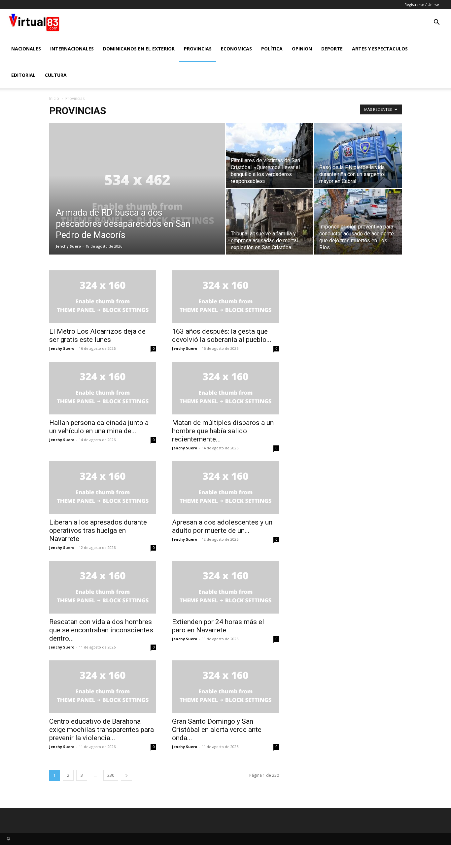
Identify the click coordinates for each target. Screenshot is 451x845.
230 (110, 775)
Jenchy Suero (68, 246)
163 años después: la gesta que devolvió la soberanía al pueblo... (221, 335)
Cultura (56, 75)
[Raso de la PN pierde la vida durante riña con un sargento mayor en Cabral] (358, 155)
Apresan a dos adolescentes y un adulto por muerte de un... (222, 526)
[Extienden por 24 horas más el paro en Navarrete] (225, 587)
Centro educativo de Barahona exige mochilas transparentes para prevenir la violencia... (101, 729)
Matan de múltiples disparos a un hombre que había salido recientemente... (223, 431)
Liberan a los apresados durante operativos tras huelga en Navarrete (98, 530)
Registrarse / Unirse (421, 4)
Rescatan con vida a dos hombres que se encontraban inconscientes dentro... (101, 630)
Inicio (54, 98)
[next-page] (126, 775)
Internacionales (72, 48)
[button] (436, 23)
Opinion (302, 48)
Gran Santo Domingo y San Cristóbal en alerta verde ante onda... (216, 729)
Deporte (332, 48)
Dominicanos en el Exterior (139, 48)
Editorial (23, 75)
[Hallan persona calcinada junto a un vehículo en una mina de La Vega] (102, 388)
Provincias (198, 48)
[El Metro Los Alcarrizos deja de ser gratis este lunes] (102, 296)
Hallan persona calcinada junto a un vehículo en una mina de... (99, 427)
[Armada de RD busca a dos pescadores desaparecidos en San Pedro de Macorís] (137, 199)
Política (272, 48)
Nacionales (26, 48)
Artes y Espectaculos (380, 48)
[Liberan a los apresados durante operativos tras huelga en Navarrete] (102, 487)
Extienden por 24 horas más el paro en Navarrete (218, 626)
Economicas (236, 48)
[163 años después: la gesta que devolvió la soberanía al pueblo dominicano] (225, 296)
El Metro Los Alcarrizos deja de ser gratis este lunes (97, 335)
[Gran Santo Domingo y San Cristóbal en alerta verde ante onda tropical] (225, 686)
